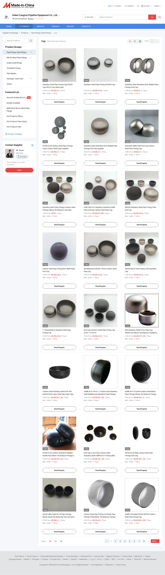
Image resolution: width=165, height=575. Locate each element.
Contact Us (86, 26)
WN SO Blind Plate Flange (17, 57)
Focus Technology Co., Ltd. (65, 565)
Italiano (65, 559)
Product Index (127, 556)
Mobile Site (138, 556)
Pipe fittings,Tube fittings (16, 52)
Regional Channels (112, 556)
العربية (92, 559)
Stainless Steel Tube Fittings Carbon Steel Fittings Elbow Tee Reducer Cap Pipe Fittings (59, 210)
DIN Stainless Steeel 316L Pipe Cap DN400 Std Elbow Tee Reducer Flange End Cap (141, 333)
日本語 (106, 559)
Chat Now (23, 157)
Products (25, 26)
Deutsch (74, 559)
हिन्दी (113, 559)
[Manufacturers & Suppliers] (19, 5)
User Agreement (96, 565)
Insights (147, 556)
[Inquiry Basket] (138, 6)
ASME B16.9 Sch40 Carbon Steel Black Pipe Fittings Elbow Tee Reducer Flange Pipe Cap (140, 394)
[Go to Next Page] (157, 41)
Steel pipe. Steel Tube (15, 78)
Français (45, 559)
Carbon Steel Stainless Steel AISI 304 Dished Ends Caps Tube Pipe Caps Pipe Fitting (58, 394)
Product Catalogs (15, 134)
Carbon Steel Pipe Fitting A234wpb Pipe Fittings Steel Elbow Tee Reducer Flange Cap (99, 517)
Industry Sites (99, 556)
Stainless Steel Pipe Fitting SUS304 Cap (99, 84)
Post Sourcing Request (159, 17)
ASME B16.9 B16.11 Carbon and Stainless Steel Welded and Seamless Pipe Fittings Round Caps (100, 394)
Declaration (109, 565)
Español (26, 559)
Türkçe (129, 559)
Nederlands (83, 559)
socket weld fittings (14, 63)
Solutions (55, 26)
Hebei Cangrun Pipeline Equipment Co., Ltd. (35, 15)
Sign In (110, 6)
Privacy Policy (121, 565)
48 (61, 541)
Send (19, 170)
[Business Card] (32, 145)
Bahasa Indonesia (150, 559)
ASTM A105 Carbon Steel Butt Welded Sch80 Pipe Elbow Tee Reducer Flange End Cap (59, 455)
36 (56, 541)
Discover (70, 26)
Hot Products (19, 556)
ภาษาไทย (120, 559)
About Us (40, 26)
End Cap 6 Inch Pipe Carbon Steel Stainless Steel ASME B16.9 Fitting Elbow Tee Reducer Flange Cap (100, 455)
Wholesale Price (86, 556)
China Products (32, 556)
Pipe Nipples (11, 73)
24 (50, 541)
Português (35, 559)
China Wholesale (72, 556)
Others (9, 84)
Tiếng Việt (137, 559)
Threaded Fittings (14, 68)
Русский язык (55, 559)
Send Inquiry (59, 102)
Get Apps (146, 6)
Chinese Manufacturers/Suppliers (51, 556)
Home (8, 26)
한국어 (99, 559)
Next (154, 541)
